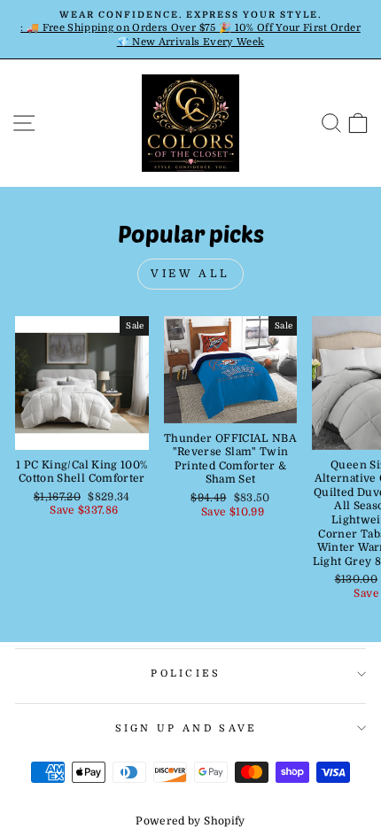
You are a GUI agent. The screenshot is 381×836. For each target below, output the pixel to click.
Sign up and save (186, 728)
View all (190, 273)
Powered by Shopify (190, 821)
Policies (186, 673)
